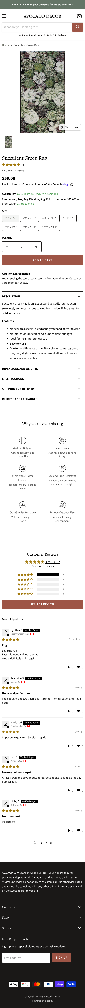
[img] (10, 640)
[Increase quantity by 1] (36, 246)
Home (5, 45)
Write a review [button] (42, 604)
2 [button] (41, 843)
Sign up (62, 957)
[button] (11, 165)
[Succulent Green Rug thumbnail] (8, 141)
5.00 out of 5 (52, 562)
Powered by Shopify (42, 1001)
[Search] (77, 27)
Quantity (7, 237)
